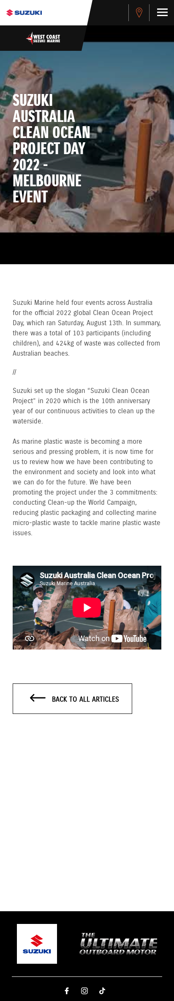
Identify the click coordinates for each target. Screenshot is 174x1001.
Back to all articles (84, 699)
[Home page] (24, 12)
